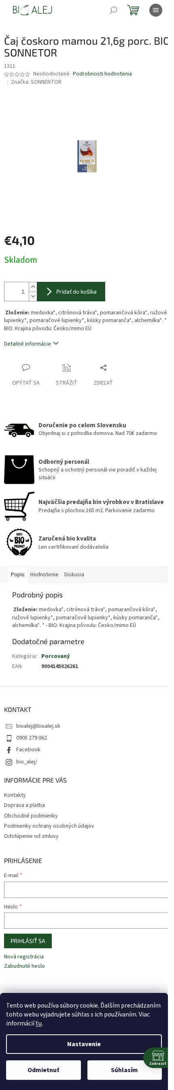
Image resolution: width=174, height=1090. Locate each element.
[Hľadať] (113, 10)
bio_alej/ (26, 762)
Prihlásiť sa (28, 940)
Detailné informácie (27, 344)
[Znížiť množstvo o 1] (33, 296)
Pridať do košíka (76, 291)
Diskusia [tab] (74, 575)
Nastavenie (84, 1044)
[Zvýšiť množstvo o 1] (33, 287)
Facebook (28, 750)
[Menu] (156, 10)
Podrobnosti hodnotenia (102, 74)
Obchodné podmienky (31, 816)
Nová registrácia (24, 957)
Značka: (36, 82)
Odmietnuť (43, 1070)
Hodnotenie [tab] (44, 575)
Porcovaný (55, 656)
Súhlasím (124, 1070)
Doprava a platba (24, 805)
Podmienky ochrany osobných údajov (49, 826)
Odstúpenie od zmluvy (31, 836)
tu (39, 1023)
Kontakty (15, 795)
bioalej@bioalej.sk (38, 726)
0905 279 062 (31, 738)
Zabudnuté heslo (24, 966)
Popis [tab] (18, 575)
